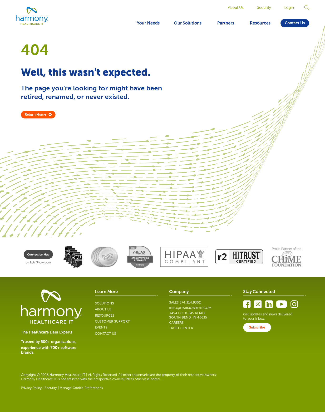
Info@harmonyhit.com (190, 308)
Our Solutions (188, 23)
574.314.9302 (190, 302)
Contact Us (295, 23)
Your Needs (148, 23)
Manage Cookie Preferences (81, 388)
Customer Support (112, 321)
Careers (176, 323)
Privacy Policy (31, 388)
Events (101, 327)
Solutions (104, 303)
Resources (260, 23)
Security (264, 7)
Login (289, 7)
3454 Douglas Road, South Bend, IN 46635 (188, 315)
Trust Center (181, 328)
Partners (225, 23)
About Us (236, 7)
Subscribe (257, 327)
